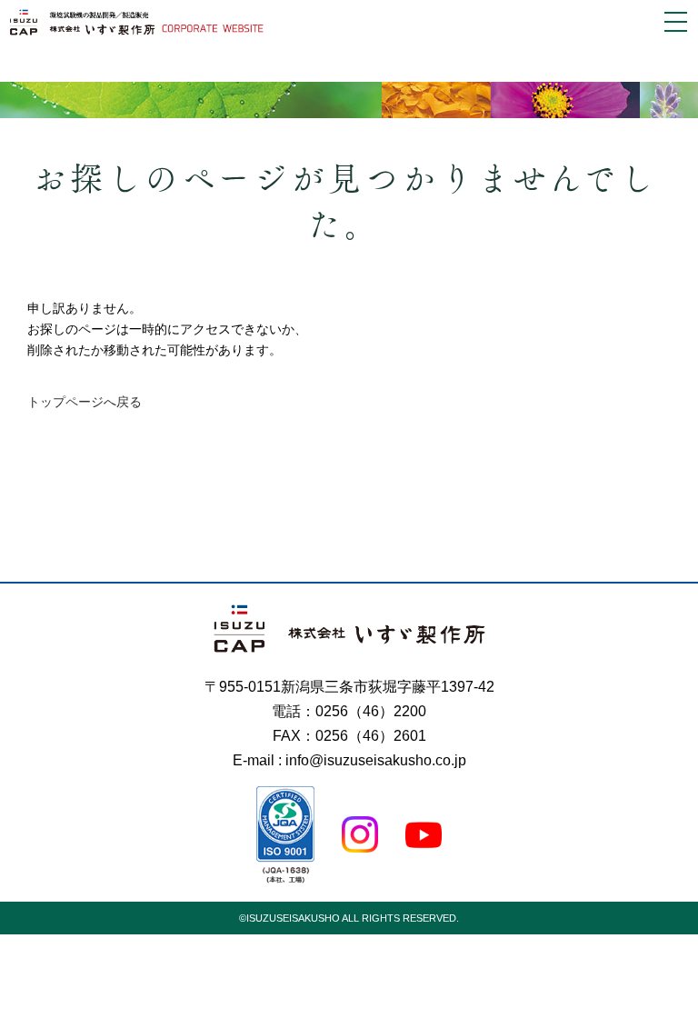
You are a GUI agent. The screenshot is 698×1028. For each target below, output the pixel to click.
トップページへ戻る (84, 401)
